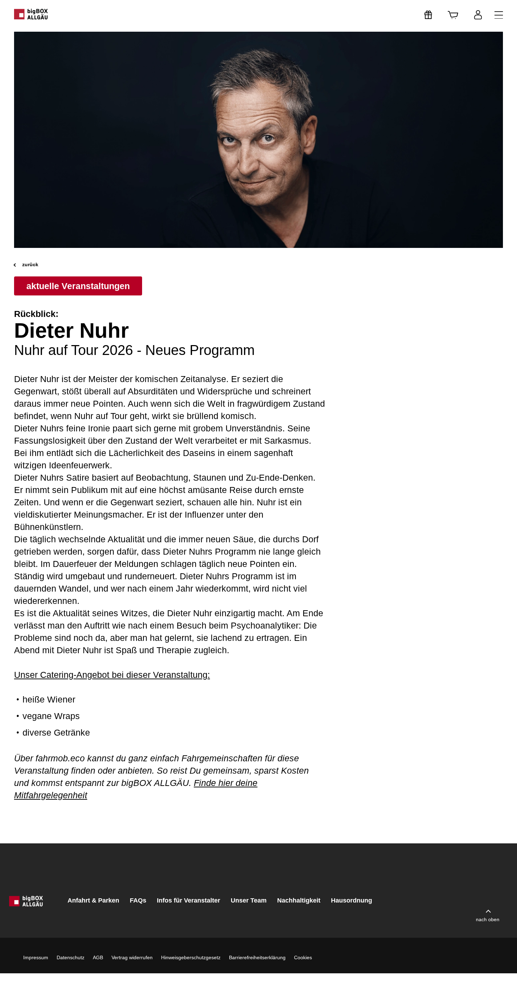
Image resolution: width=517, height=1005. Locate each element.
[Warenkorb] (453, 14)
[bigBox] (31, 14)
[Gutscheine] (428, 14)
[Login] (478, 14)
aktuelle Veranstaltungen (78, 286)
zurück (29, 264)
